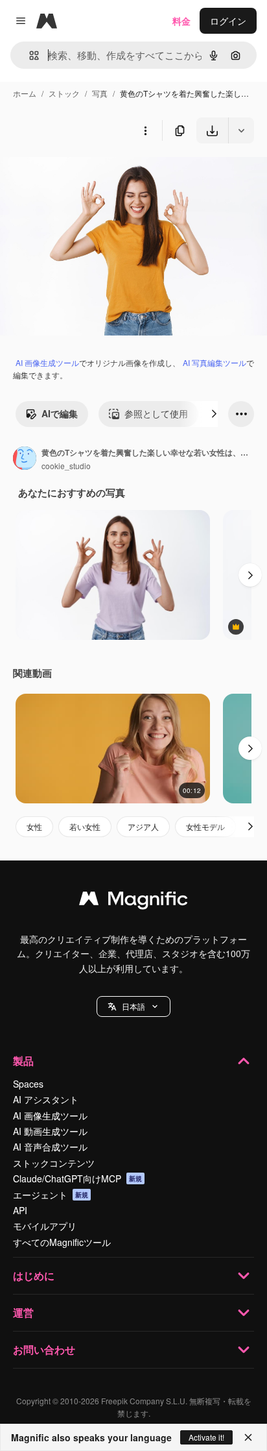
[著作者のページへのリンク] (24, 459)
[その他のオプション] (145, 130)
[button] (133, 1006)
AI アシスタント (45, 1099)
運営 (23, 1312)
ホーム (24, 93)
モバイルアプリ (44, 1225)
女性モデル (205, 826)
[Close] (248, 1437)
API (20, 1210)
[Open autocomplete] (29, 55)
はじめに (33, 1275)
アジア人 (143, 826)
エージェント (50, 1194)
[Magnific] (133, 901)
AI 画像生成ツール (47, 362)
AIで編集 (59, 413)
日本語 (133, 1006)
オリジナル (89, 173)
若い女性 (84, 826)
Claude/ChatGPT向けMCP (77, 1178)
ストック (64, 93)
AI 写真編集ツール (214, 362)
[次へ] (214, 414)
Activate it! (206, 1437)
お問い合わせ (44, 1349)
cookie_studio (66, 465)
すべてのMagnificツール (62, 1242)
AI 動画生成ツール (50, 1131)
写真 (100, 93)
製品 (23, 1060)
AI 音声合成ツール (50, 1146)
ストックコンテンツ (54, 1162)
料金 (181, 20)
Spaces (28, 1083)
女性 (34, 826)
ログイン (228, 20)
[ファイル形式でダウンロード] (241, 130)
